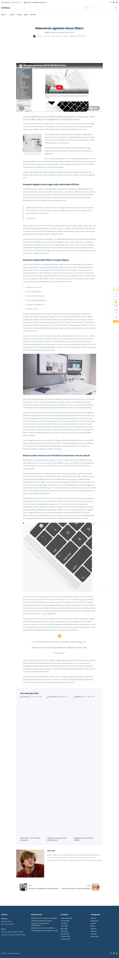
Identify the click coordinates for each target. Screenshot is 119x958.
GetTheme (116, 321)
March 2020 (65, 934)
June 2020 (64, 926)
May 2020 (64, 929)
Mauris (93, 926)
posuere (82, 36)
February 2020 (65, 936)
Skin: (116, 293)
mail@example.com (39, 2)
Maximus (67, 36)
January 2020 (65, 939)
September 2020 (66, 918)
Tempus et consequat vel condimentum (56, 839)
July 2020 (64, 923)
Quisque (93, 934)
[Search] (116, 8)
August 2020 (65, 921)
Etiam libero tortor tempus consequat (30, 839)
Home (47, 32)
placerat (76, 36)
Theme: (116, 310)
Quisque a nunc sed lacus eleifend (83, 839)
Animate (116, 305)
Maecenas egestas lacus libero (41, 921)
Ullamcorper (95, 936)
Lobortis (93, 923)
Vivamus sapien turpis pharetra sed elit (44, 931)
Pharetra (94, 931)
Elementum (95, 921)
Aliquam (60, 36)
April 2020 (64, 931)
